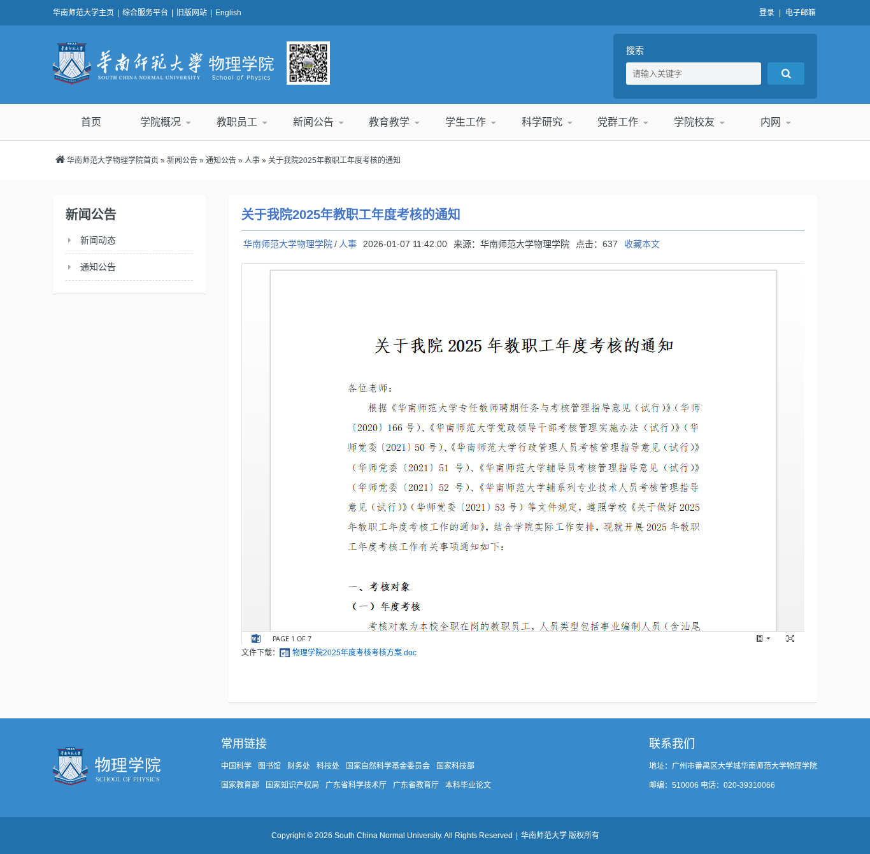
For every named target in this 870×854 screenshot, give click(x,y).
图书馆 (269, 766)
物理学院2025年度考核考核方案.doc (354, 652)
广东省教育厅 (416, 785)
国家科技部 (455, 766)
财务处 (298, 766)
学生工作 (465, 122)
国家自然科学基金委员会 (388, 766)
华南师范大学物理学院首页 (113, 160)
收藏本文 (642, 244)
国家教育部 (240, 785)
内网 (770, 122)
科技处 (328, 766)
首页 (91, 122)
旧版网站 (191, 12)
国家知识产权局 (292, 785)
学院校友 (694, 122)
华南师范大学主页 (83, 12)
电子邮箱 (800, 12)
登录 (766, 12)
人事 (252, 160)
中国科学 (236, 766)
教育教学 (389, 122)
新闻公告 (313, 122)
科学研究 (542, 122)
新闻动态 (98, 240)
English (228, 12)
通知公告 (221, 160)
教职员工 (237, 122)
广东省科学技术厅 (356, 785)
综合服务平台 (145, 12)
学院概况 (160, 122)
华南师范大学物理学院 (163, 63)
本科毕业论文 (468, 785)
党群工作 (617, 122)
